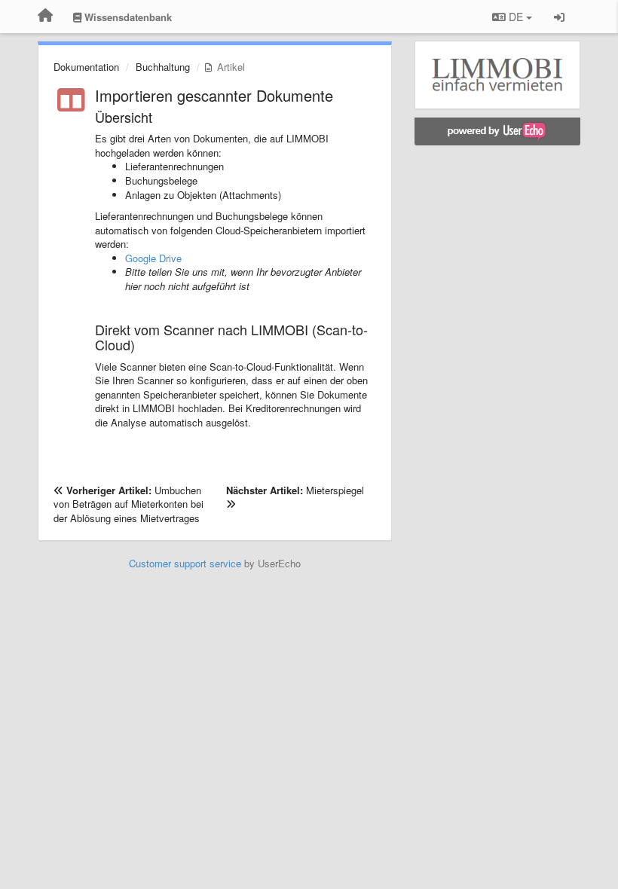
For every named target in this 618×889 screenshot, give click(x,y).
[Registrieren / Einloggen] (559, 16)
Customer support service (185, 563)
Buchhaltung (163, 67)
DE (516, 16)
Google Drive (153, 258)
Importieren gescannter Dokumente (214, 95)
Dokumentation (86, 67)
